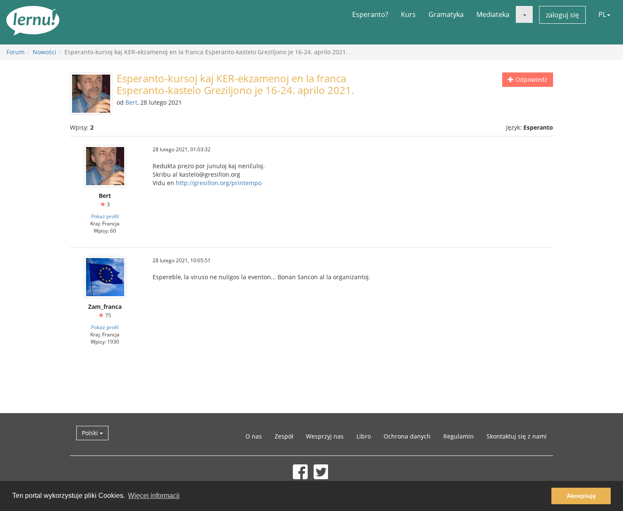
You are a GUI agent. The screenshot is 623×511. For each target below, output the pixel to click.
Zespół (284, 436)
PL (602, 14)
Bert (131, 102)
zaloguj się (562, 14)
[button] (524, 14)
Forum (15, 52)
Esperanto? (370, 14)
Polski (91, 433)
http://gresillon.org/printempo (218, 183)
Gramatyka (446, 14)
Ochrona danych (407, 436)
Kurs (408, 14)
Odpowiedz (531, 79)
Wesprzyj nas (325, 436)
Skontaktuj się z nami (517, 436)
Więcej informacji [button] (154, 495)
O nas (253, 436)
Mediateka (492, 14)
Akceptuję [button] (581, 495)
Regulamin (458, 436)
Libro (363, 436)
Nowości (44, 52)
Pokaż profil (105, 216)
